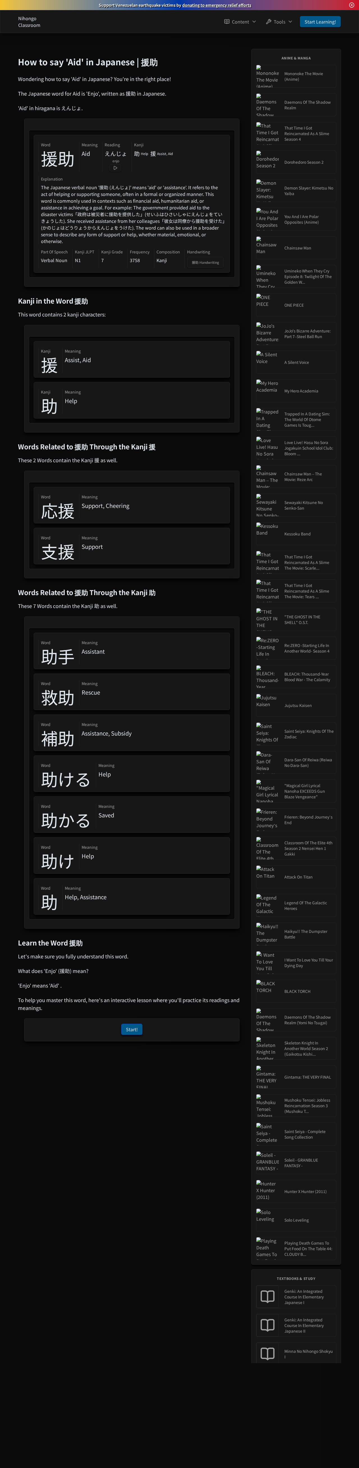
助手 (58, 656)
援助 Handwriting (205, 262)
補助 (58, 737)
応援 (58, 510)
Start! (132, 1028)
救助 (58, 696)
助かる (66, 819)
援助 (58, 158)
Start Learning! (320, 21)
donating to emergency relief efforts (216, 5)
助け (58, 860)
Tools (279, 21)
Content (240, 21)
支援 (58, 551)
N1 (78, 260)
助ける (66, 778)
